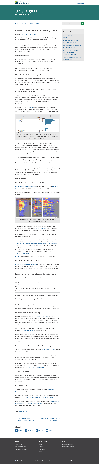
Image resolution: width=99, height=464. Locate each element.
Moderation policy (34, 23)
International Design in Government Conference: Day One (26, 420)
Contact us (42, 449)
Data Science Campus (68, 446)
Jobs (26, 23)
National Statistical (67, 444)
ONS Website (80, 3)
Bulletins (24, 34)
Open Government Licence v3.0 (47, 461)
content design (23, 411)
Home (17, 23)
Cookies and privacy (20, 446)
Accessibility (18, 444)
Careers (41, 446)
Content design (32, 34)
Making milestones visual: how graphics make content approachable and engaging (71, 52)
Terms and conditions (21, 449)
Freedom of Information (45, 454)
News (40, 451)
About (21, 23)
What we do (42, 444)
